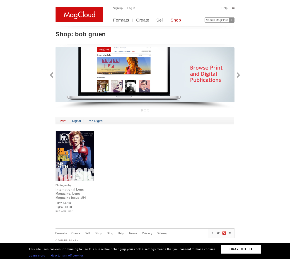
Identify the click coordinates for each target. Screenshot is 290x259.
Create (142, 20)
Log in (131, 8)
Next (238, 75)
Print (63, 121)
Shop (176, 20)
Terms (133, 233)
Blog (110, 233)
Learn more (37, 255)
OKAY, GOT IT (241, 249)
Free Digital (95, 121)
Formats (121, 20)
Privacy (147, 233)
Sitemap (162, 233)
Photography (63, 185)
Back (52, 75)
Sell (160, 20)
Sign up (118, 8)
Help (224, 8)
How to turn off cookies (67, 255)
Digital (76, 121)
